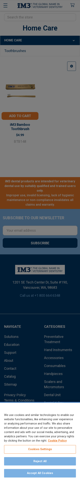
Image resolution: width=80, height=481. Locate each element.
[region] (40, 442)
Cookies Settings (40, 449)
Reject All (40, 461)
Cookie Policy (57, 440)
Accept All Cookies (40, 473)
